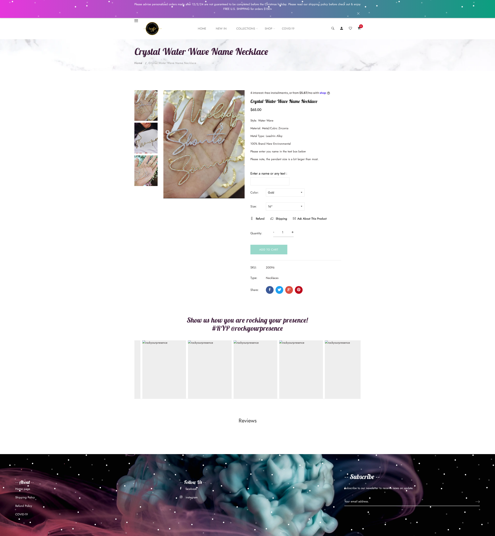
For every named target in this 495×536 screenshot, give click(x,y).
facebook (191, 489)
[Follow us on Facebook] (270, 290)
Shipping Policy (25, 497)
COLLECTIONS (245, 28)
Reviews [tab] (248, 421)
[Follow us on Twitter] (279, 290)
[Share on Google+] (289, 290)
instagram (192, 497)
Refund (260, 219)
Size (253, 206)
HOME (202, 28)
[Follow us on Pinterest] (299, 290)
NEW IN (221, 28)
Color (254, 192)
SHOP (268, 28)
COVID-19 (288, 28)
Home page (22, 489)
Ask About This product (312, 219)
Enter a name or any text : (268, 173)
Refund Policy (23, 506)
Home (138, 63)
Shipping (281, 219)
